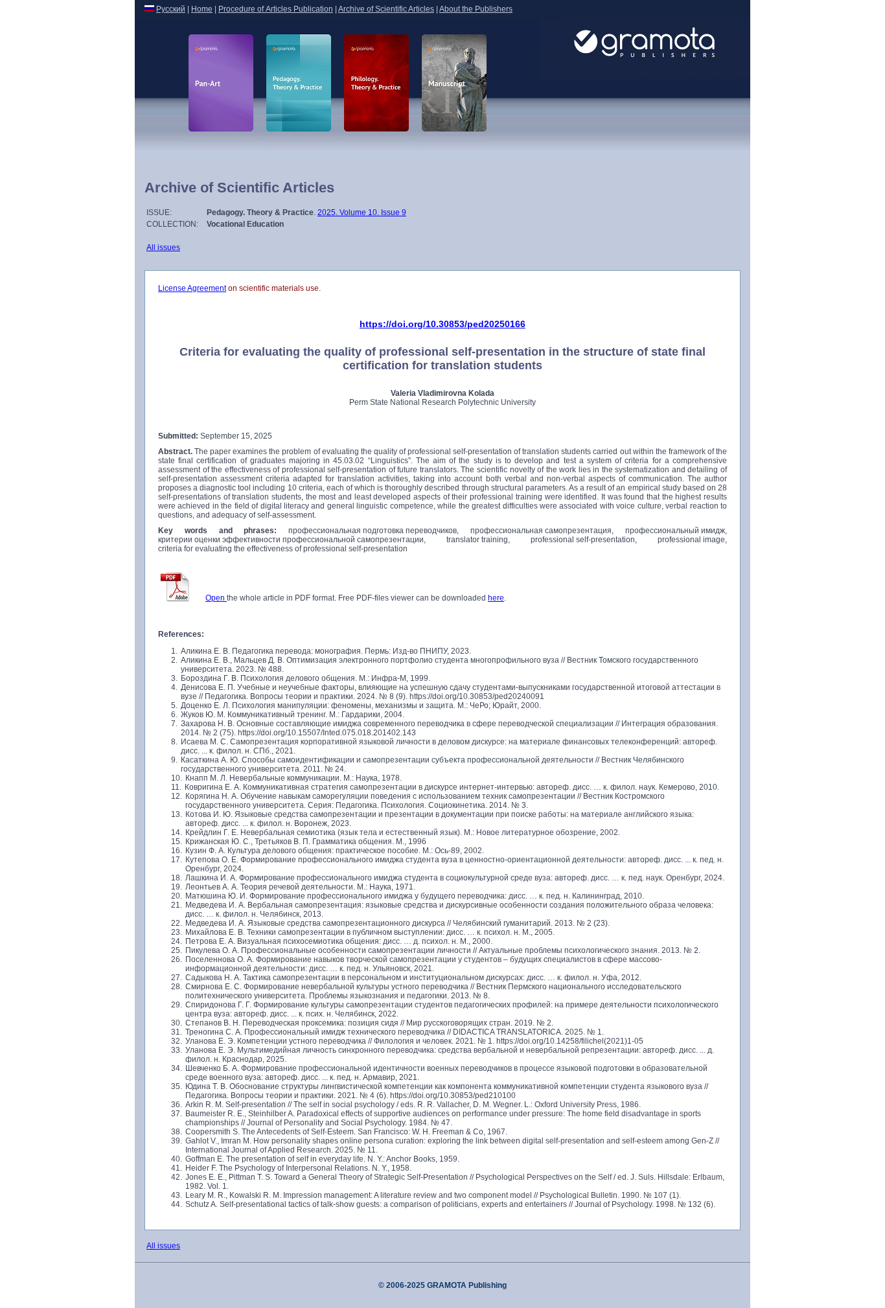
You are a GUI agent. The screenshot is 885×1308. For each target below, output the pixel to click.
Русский (170, 9)
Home (202, 9)
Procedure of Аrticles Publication (275, 9)
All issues (163, 247)
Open (216, 597)
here (496, 597)
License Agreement (192, 288)
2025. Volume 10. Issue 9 (361, 212)
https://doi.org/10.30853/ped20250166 (442, 324)
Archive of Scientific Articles (386, 9)
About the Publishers (475, 9)
